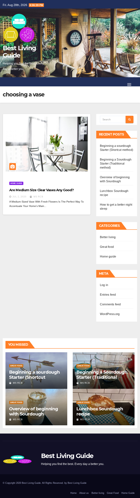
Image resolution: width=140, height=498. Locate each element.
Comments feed (110, 304)
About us (84, 493)
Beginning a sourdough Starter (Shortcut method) (34, 377)
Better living (108, 237)
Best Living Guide (19, 51)
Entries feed (108, 294)
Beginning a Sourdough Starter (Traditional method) (115, 163)
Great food (107, 246)
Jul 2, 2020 (19, 196)
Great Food (113, 493)
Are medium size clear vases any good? (41, 190)
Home (73, 493)
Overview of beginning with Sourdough (33, 411)
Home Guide (128, 493)
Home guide (16, 183)
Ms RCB (38, 196)
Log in (104, 285)
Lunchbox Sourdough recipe (99, 411)
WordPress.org (110, 314)
